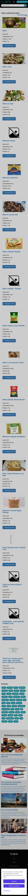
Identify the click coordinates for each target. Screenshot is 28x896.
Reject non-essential (14, 886)
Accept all (14, 881)
